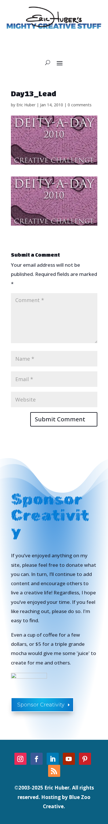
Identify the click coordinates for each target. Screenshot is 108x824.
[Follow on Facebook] (37, 759)
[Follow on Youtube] (69, 759)
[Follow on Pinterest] (85, 759)
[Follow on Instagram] (20, 759)
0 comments (80, 104)
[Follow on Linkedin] (53, 759)
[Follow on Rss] (54, 771)
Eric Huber (25, 104)
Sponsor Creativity (41, 705)
